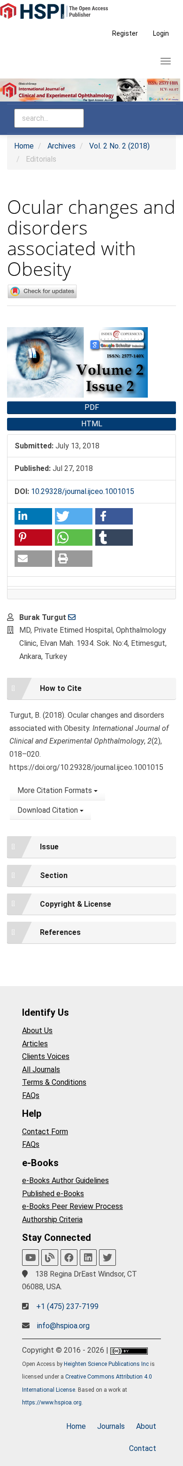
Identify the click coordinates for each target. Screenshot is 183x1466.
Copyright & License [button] (75, 904)
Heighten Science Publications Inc (106, 1364)
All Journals (41, 1069)
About (146, 1426)
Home (24, 145)
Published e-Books (53, 1193)
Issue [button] (49, 846)
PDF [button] (91, 407)
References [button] (60, 932)
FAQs (30, 1095)
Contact (142, 1448)
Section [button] (54, 875)
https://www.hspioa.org (52, 1402)
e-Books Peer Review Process (72, 1206)
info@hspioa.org (63, 1325)
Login (161, 33)
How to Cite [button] (61, 688)
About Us (37, 1030)
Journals (111, 1426)
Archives (61, 145)
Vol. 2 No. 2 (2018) (119, 145)
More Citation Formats (55, 790)
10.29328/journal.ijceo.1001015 (82, 491)
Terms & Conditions (54, 1082)
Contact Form (45, 1131)
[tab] (91, 688)
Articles (35, 1043)
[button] (33, 516)
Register (125, 33)
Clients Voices (45, 1056)
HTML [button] (91, 423)
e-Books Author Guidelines (65, 1180)
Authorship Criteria (52, 1219)
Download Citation (48, 810)
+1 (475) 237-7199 (67, 1306)
